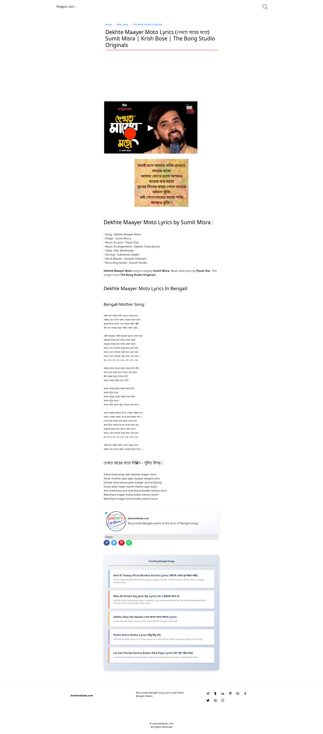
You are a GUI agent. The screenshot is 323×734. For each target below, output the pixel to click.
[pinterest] (230, 694)
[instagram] (215, 701)
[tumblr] (215, 694)
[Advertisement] (161, 77)
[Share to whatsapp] (129, 543)
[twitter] (208, 701)
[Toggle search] (265, 7)
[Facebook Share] (107, 543)
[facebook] (245, 694)
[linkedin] (223, 694)
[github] (223, 701)
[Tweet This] (114, 543)
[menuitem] (65, 7)
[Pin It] (121, 543)
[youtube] (238, 694)
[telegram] (208, 694)
